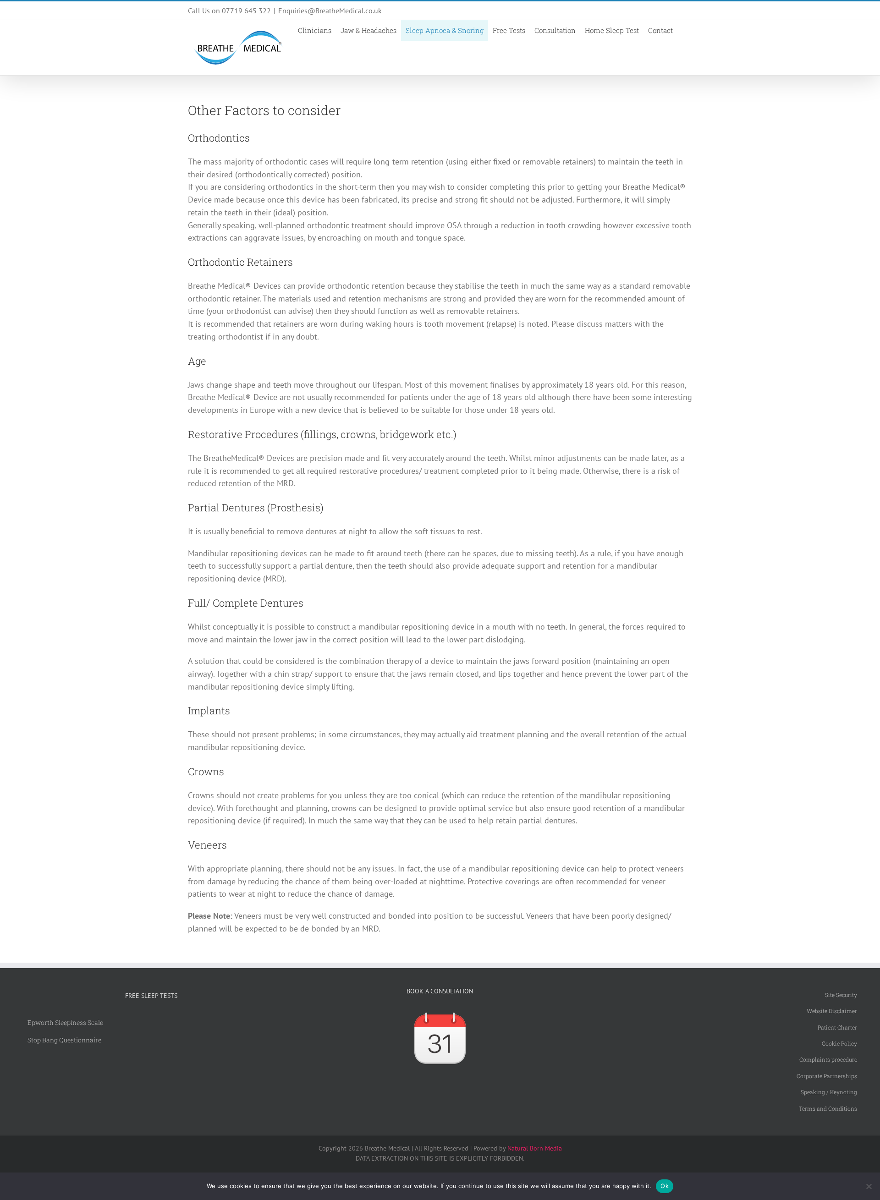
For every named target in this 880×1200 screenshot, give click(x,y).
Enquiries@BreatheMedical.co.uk (330, 10)
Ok (664, 1185)
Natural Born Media (534, 1148)
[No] (868, 1186)
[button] (684, 30)
